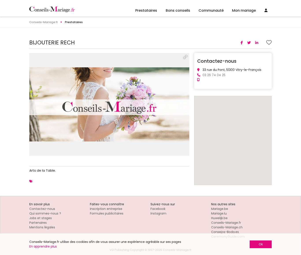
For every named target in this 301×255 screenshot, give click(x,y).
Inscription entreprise (106, 209)
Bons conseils (178, 10)
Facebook (157, 209)
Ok (261, 244)
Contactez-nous (42, 209)
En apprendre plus (43, 246)
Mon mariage (244, 10)
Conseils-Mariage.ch (227, 227)
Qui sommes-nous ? (45, 213)
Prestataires (146, 10)
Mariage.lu (219, 213)
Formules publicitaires (106, 213)
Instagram (158, 213)
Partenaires (38, 222)
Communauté (211, 10)
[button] (185, 57)
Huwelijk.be (219, 218)
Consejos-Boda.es (225, 232)
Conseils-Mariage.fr (226, 222)
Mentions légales (42, 227)
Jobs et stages (40, 218)
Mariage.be (219, 209)
